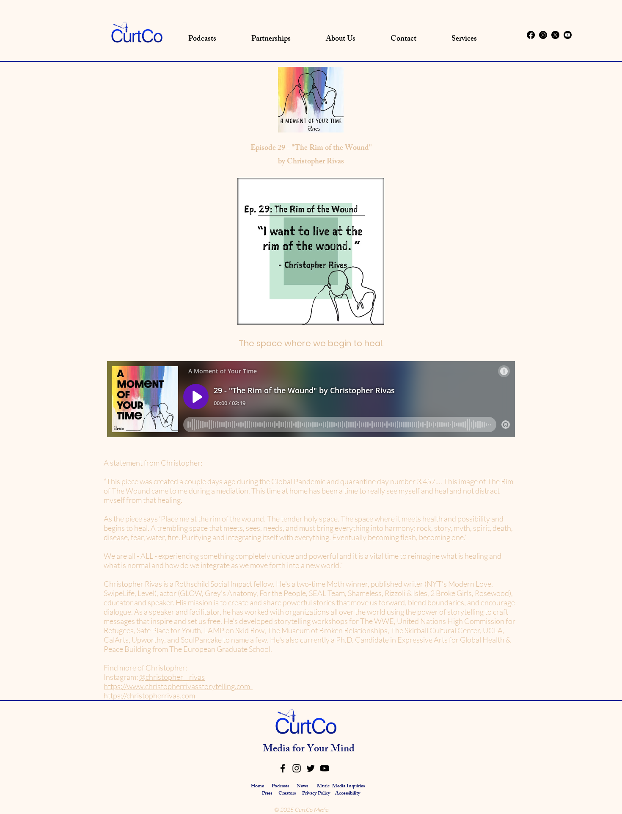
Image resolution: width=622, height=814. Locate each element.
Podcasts (280, 786)
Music (323, 786)
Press (267, 793)
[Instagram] (543, 35)
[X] (555, 35)
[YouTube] (324, 768)
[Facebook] (531, 35)
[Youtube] (568, 35)
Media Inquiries (348, 786)
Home (257, 786)
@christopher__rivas (172, 677)
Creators (287, 793)
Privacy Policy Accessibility (331, 793)
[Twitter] (310, 768)
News (302, 786)
